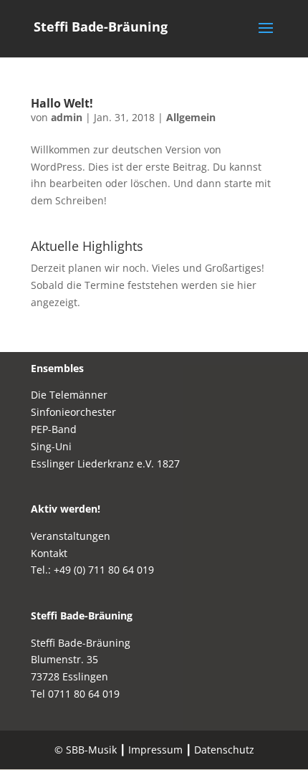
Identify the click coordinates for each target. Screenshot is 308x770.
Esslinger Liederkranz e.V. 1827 (105, 463)
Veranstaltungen (70, 536)
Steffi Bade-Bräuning (82, 615)
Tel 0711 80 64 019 (75, 693)
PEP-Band (54, 429)
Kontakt (49, 553)
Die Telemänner (69, 394)
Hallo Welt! (62, 103)
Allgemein (191, 117)
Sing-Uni (51, 446)
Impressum (155, 749)
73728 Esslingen (69, 676)
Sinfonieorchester (73, 412)
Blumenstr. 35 (64, 659)
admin (66, 117)
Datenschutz (224, 749)
